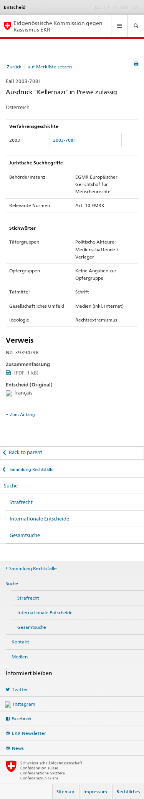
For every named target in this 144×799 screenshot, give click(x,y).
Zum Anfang (22, 414)
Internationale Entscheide (39, 519)
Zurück (14, 67)
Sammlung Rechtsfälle (30, 469)
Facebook (22, 718)
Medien (20, 657)
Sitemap (65, 791)
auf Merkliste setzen (50, 67)
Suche (11, 485)
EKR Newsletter (29, 733)
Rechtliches (128, 791)
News (18, 748)
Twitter (20, 689)
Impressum (95, 791)
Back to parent (25, 452)
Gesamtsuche (25, 535)
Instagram (24, 704)
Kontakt (20, 642)
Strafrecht (21, 502)
